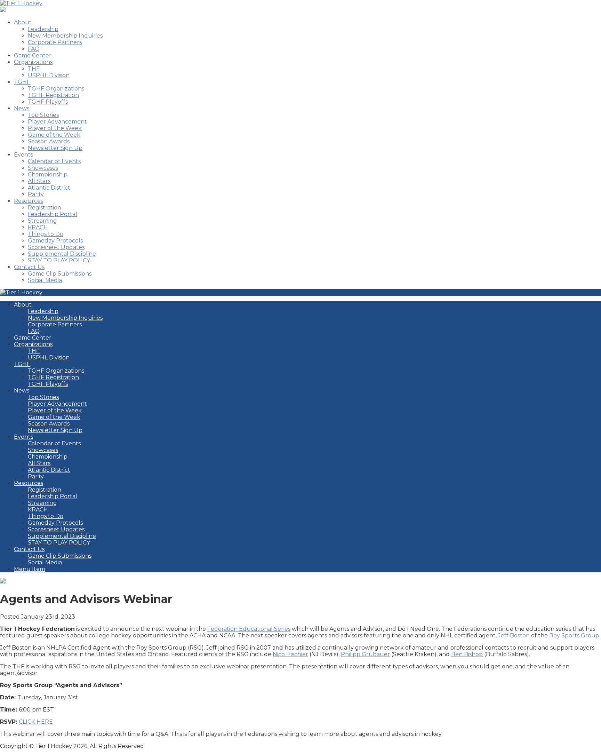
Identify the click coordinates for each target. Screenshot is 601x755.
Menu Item (29, 569)
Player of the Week (55, 128)
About (23, 22)
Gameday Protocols (55, 240)
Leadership (43, 29)
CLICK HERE (36, 721)
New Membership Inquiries (65, 35)
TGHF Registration (53, 95)
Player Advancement (57, 121)
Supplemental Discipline (62, 254)
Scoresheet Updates (56, 247)
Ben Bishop (467, 654)
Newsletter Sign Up (55, 148)
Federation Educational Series (248, 629)
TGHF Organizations (56, 88)
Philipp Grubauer (365, 654)
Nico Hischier (290, 654)
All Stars (39, 181)
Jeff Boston (514, 635)
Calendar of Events (54, 161)
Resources (28, 201)
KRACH (38, 227)
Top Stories (43, 115)
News (21, 108)
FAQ (34, 49)
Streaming (42, 220)
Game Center (32, 55)
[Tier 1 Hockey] (21, 3)
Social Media (45, 280)
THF (34, 68)
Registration (44, 207)
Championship (47, 174)
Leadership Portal (52, 214)
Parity (36, 194)
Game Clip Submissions (59, 273)
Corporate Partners (55, 42)
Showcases (43, 168)
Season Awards (49, 141)
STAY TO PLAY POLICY (59, 260)
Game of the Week (54, 135)
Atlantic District (49, 187)
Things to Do (45, 234)
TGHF (22, 82)
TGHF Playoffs (48, 101)
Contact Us (29, 267)
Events (23, 154)
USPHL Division (49, 75)
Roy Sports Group (574, 635)
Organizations (33, 62)
